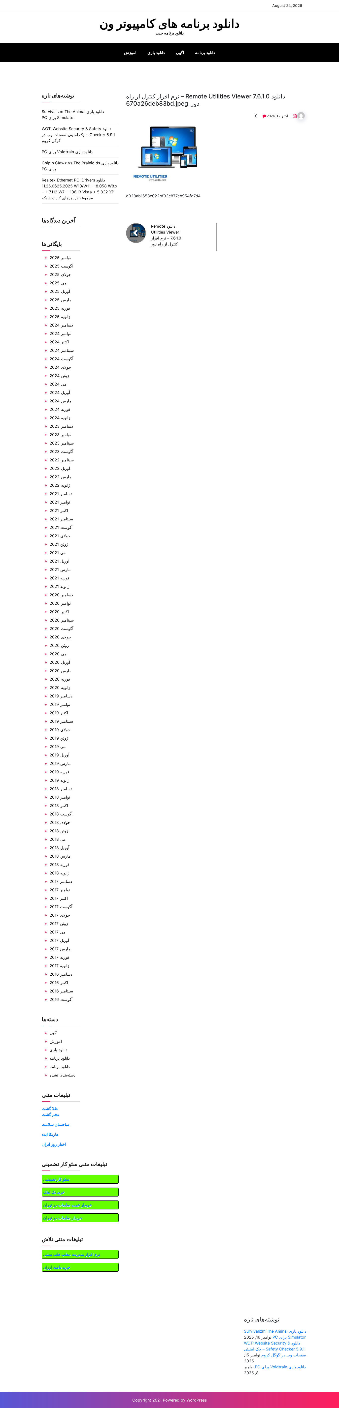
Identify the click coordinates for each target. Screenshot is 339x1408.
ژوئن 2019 (59, 738)
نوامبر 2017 (60, 889)
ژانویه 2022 (60, 485)
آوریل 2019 (59, 754)
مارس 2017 (60, 948)
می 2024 (58, 384)
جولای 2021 (60, 535)
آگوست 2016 (61, 999)
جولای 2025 (60, 274)
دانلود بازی (156, 52)
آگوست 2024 (61, 358)
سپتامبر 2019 (61, 721)
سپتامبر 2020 (62, 620)
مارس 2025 (60, 299)
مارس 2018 (60, 856)
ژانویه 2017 (59, 965)
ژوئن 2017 (59, 923)
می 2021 (58, 552)
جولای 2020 (60, 636)
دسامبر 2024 (61, 325)
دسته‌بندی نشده (62, 1075)
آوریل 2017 (59, 940)
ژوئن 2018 (59, 830)
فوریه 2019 (59, 771)
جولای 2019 (60, 729)
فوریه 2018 (59, 864)
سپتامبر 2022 (62, 459)
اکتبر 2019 (59, 712)
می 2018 (58, 839)
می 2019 (58, 746)
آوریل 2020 (60, 662)
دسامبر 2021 (61, 493)
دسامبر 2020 (61, 594)
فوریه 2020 (60, 679)
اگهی (180, 52)
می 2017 (58, 931)
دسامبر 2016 (61, 974)
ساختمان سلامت (55, 1124)
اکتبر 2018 (59, 805)
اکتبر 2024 (59, 341)
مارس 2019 (60, 763)
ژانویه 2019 (59, 780)
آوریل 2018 (59, 847)
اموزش (130, 52)
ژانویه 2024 (60, 417)
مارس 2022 (60, 476)
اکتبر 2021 (59, 510)
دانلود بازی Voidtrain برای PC (67, 151)
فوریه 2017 (59, 957)
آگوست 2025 (61, 266)
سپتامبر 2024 (62, 350)
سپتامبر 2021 (61, 518)
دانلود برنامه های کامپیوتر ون (169, 23)
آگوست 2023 (61, 451)
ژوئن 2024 (59, 375)
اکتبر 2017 (59, 898)
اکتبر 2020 (59, 611)
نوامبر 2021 (60, 502)
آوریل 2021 (59, 561)
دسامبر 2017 (61, 881)
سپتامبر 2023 (62, 443)
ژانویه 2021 (59, 586)
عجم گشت (51, 1114)
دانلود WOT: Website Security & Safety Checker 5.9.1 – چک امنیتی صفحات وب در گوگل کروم (78, 134)
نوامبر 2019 (60, 704)
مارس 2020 (60, 670)
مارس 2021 (60, 569)
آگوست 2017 (61, 906)
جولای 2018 (60, 822)
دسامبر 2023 (61, 426)
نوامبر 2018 (60, 797)
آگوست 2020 (61, 628)
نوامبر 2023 (60, 434)
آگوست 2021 (61, 527)
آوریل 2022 (60, 468)
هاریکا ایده (50, 1134)
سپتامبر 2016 (61, 991)
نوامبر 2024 (60, 333)
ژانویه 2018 (59, 872)
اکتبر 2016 (59, 982)
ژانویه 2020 (60, 687)
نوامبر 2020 (60, 603)
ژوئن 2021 (59, 544)
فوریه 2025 (60, 308)
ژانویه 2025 (60, 316)
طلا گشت (50, 1108)
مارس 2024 (60, 400)
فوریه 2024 (60, 409)
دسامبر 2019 (61, 695)
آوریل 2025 (60, 291)
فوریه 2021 (59, 577)
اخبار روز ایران (54, 1144)
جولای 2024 (60, 367)
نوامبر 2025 (60, 257)
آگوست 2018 (61, 813)
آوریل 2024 (60, 392)
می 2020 (58, 653)
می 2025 (58, 282)
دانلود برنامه (205, 52)
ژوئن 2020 (59, 645)
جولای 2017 (60, 915)
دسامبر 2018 (61, 788)
